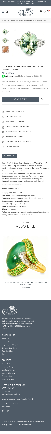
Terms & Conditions (24, 425)
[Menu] (4, 12)
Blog (3, 354)
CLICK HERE (20, 121)
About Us (5, 339)
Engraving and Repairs (10, 345)
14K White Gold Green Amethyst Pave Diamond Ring (22, 68)
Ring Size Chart (7, 351)
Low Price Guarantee (9, 370)
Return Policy (6, 364)
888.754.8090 (6, 406)
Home (4, 20)
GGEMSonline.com (22, 421)
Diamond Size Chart (9, 348)
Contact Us (6, 342)
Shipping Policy (7, 367)
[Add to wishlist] (42, 99)
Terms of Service (8, 379)
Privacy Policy (7, 376)
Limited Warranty (8, 373)
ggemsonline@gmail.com (11, 394)
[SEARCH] (7, 12)
